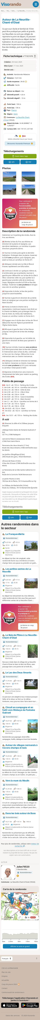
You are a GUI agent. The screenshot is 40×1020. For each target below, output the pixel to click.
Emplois (5, 976)
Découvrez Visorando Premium (18, 143)
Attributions (5, 919)
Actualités (5, 980)
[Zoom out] (36, 898)
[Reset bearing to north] (36, 902)
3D (31, 917)
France (14, 110)
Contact (4, 988)
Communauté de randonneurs (13, 992)
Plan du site (6, 972)
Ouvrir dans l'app (21, 156)
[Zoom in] (36, 895)
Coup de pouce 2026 (9, 984)
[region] (20, 906)
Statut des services (13, 1015)
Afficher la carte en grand (20, 946)
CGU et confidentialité (10, 968)
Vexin (16, 114)
